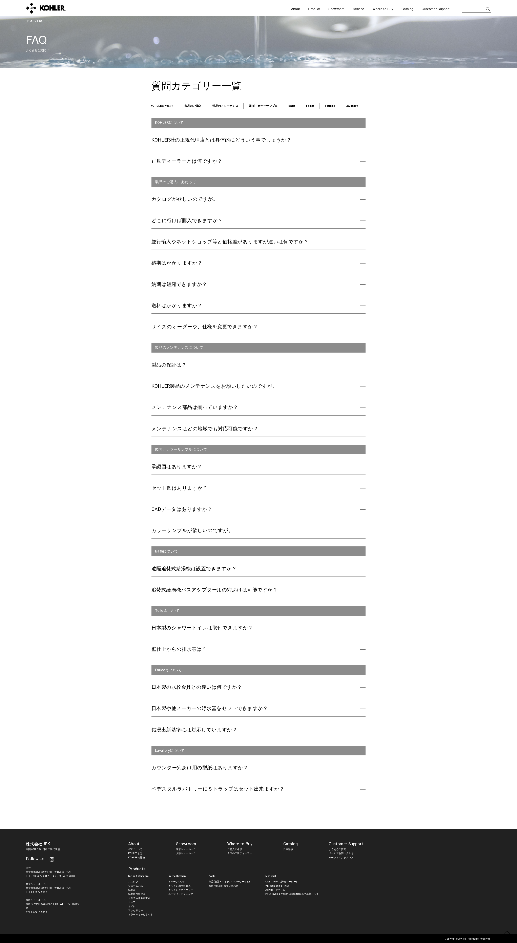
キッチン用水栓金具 (179, 885)
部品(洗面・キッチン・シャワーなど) (229, 881)
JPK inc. (463, 938)
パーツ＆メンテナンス (341, 857)
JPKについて (135, 849)
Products (136, 868)
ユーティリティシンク (180, 894)
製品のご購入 (193, 106)
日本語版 (288, 849)
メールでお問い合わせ (341, 853)
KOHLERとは (135, 853)
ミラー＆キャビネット (140, 914)
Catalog (407, 8)
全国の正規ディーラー (239, 853)
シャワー (133, 902)
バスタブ (133, 881)
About (134, 843)
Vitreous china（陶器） (278, 885)
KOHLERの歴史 (136, 857)
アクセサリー (135, 910)
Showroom (336, 8)
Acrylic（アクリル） (276, 889)
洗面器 (132, 889)
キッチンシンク (177, 881)
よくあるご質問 (337, 849)
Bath (291, 106)
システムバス (135, 885)
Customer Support (346, 843)
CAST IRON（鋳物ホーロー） (281, 881)
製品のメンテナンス (225, 106)
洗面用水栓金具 (137, 894)
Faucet (330, 106)
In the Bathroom (138, 876)
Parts (212, 876)
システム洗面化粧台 (139, 898)
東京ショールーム (186, 849)
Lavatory (352, 106)
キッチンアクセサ (178, 889)
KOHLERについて (162, 106)
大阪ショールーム (186, 853)
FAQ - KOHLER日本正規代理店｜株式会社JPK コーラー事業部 (46, 8)
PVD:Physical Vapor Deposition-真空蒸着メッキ (292, 894)
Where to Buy (382, 8)
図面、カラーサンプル (263, 106)
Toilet (310, 106)
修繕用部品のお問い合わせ (223, 885)
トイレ (132, 906)
